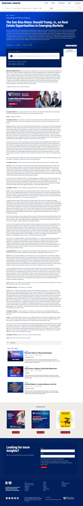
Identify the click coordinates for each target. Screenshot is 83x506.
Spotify (19, 64)
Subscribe (77, 3)
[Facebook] (9, 498)
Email (42, 453)
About (63, 482)
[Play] (11, 56)
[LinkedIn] (12, 498)
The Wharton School (66, 483)
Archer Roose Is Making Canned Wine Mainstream (41, 369)
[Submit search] (80, 8)
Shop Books (64, 484)
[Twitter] (7, 498)
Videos (44, 490)
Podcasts (53, 3)
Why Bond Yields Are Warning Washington (38, 353)
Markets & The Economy (27, 8)
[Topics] (5, 8)
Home (7, 15)
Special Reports (61, 3)
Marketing (27, 487)
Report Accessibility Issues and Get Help (53, 499)
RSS (23, 64)
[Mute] (53, 56)
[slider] (56, 56)
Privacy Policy (48, 497)
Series (44, 484)
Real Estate (74, 45)
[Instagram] (18, 498)
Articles (46, 3)
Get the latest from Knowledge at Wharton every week (55, 461)
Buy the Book (65, 432)
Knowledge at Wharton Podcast (18, 18)
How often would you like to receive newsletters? (52, 459)
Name (42, 448)
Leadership (68, 45)
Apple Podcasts (12, 64)
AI (25, 482)
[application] (34, 56)
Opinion (69, 3)
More (40, 8)
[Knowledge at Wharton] (11, 3)
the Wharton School (29, 499)
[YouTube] (15, 498)
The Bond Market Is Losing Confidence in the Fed (40, 384)
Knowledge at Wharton (31, 497)
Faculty (44, 483)
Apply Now (16, 432)
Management (35, 8)
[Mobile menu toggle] (2, 8)
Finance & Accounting (17, 8)
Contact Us (64, 486)
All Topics (26, 490)
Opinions (45, 486)
